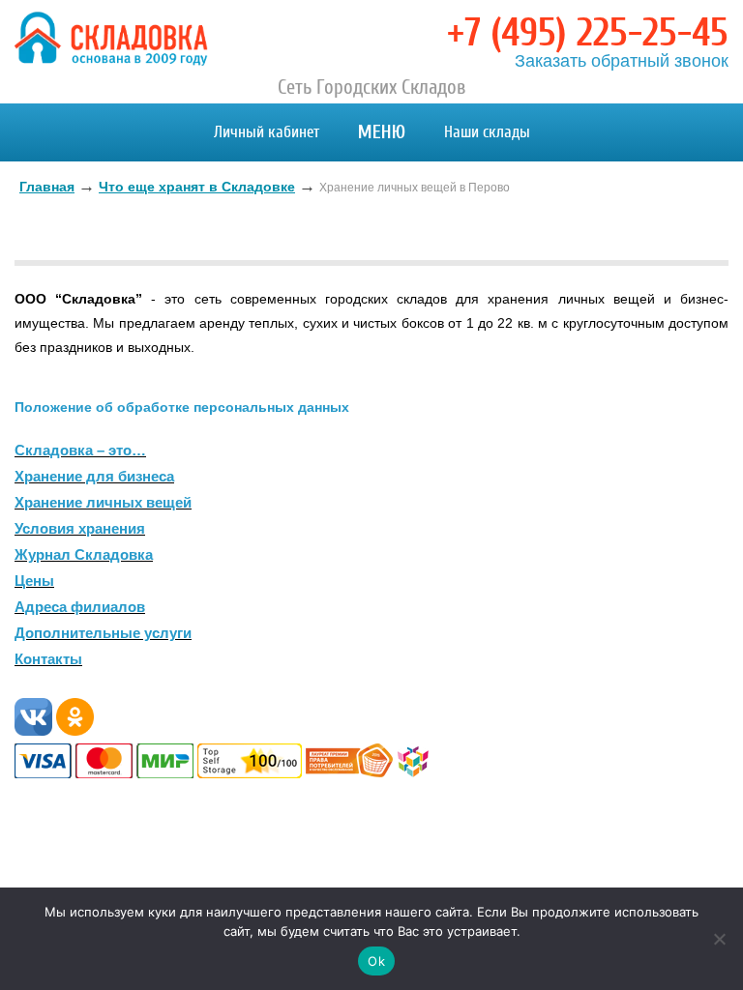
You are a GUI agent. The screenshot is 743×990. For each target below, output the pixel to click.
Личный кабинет (266, 132)
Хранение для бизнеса (94, 476)
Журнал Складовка (84, 554)
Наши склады (487, 132)
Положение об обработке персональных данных (182, 407)
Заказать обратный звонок (621, 61)
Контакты (48, 659)
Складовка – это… (80, 450)
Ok (376, 961)
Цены (34, 580)
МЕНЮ (381, 132)
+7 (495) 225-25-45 (587, 33)
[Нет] (718, 938)
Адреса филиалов (80, 606)
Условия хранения (80, 528)
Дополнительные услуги (103, 633)
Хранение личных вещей (103, 502)
